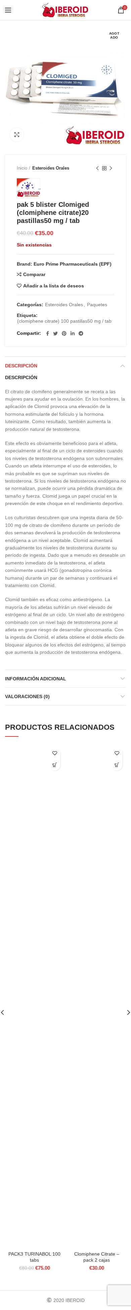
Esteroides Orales (50, 168)
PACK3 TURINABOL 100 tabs (34, 1257)
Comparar (34, 274)
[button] (54, 765)
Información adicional (35, 678)
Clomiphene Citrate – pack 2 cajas (96, 1257)
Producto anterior (97, 168)
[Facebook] (47, 333)
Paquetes (97, 304)
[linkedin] (73, 333)
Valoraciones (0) (27, 696)
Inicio (22, 168)
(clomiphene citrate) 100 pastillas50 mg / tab (64, 321)
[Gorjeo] (55, 333)
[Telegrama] (81, 333)
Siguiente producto (110, 168)
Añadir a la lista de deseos (53, 285)
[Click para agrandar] (17, 134)
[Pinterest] (64, 333)
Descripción (21, 365)
